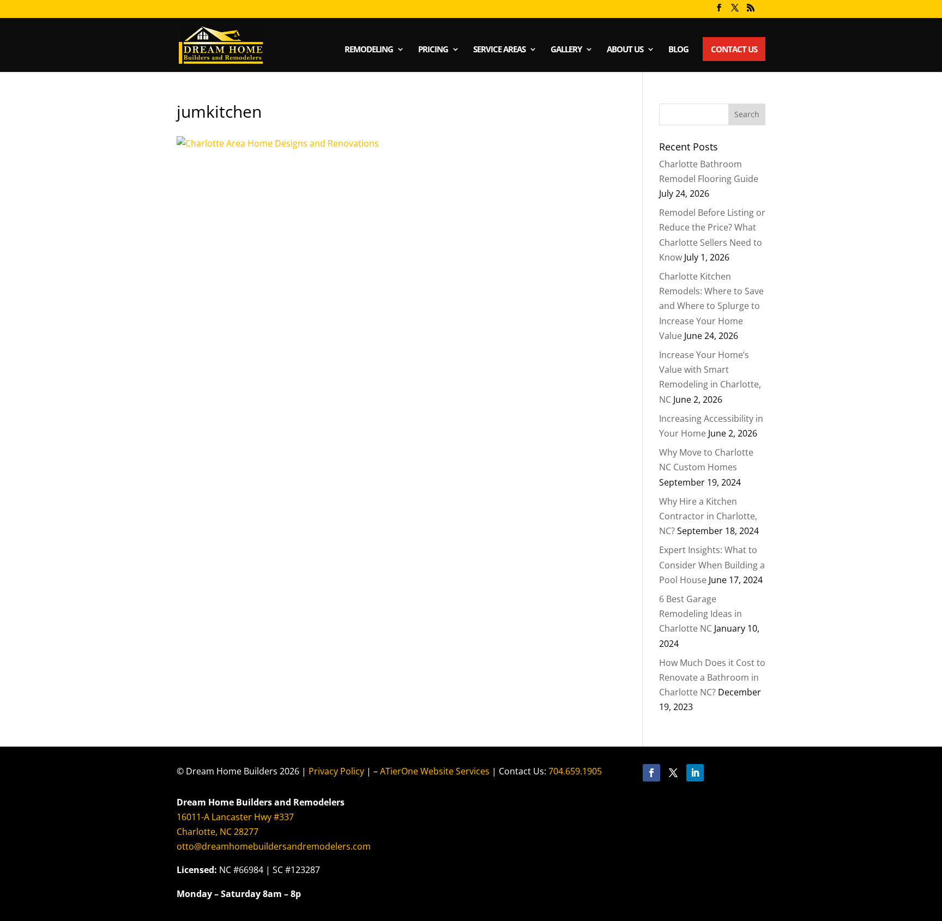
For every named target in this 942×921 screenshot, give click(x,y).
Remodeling (369, 49)
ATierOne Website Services (435, 771)
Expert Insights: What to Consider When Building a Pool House (712, 564)
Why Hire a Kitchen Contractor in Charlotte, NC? (708, 516)
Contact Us (734, 49)
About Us (625, 49)
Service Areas (499, 49)
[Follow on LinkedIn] (695, 772)
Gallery (566, 49)
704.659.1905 (575, 771)
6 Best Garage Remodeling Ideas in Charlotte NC (700, 613)
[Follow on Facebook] (651, 772)
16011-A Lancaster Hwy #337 (235, 817)
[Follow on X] (673, 772)
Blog (678, 49)
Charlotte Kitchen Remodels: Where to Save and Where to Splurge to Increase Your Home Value (711, 306)
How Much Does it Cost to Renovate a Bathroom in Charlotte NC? (712, 677)
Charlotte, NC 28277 (217, 832)
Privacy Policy (336, 771)
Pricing (433, 49)
